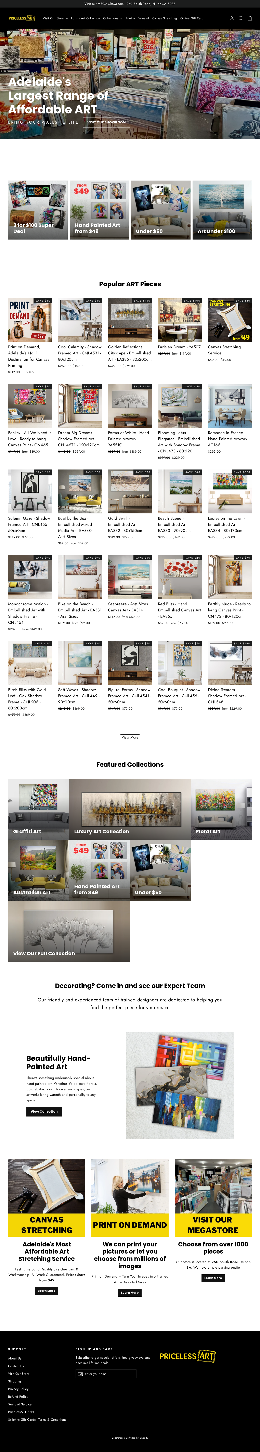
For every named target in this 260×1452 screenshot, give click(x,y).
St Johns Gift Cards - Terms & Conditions (37, 1419)
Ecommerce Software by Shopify (130, 1438)
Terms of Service (20, 1404)
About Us (14, 1358)
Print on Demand (137, 18)
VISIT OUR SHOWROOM (106, 122)
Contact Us (16, 1366)
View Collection (44, 1111)
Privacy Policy (18, 1389)
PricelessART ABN (21, 1412)
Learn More (46, 1291)
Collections (111, 18)
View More (130, 737)
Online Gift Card (192, 18)
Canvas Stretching (164, 18)
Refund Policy (18, 1396)
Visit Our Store (54, 18)
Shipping (14, 1381)
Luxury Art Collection (85, 18)
